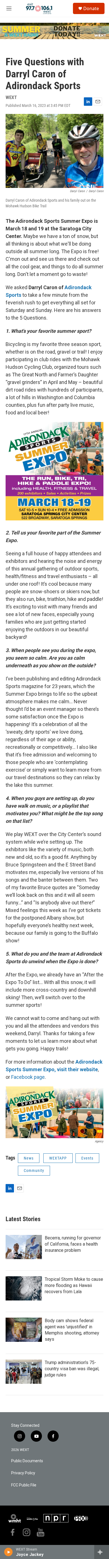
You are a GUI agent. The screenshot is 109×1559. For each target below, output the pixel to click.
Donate (91, 8)
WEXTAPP (58, 1158)
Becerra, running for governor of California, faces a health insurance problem (73, 1244)
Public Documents (27, 1461)
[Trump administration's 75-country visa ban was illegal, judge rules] (24, 1372)
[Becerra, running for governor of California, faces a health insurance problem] (24, 1247)
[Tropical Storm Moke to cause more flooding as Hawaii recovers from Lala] (24, 1288)
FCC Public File (23, 1485)
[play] (8, 1552)
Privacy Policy (23, 1473)
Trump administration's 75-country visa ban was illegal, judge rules (72, 1369)
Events (87, 1158)
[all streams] (101, 1552)
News (29, 1158)
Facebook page (28, 1077)
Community (34, 1170)
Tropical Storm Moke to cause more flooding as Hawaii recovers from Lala (74, 1285)
